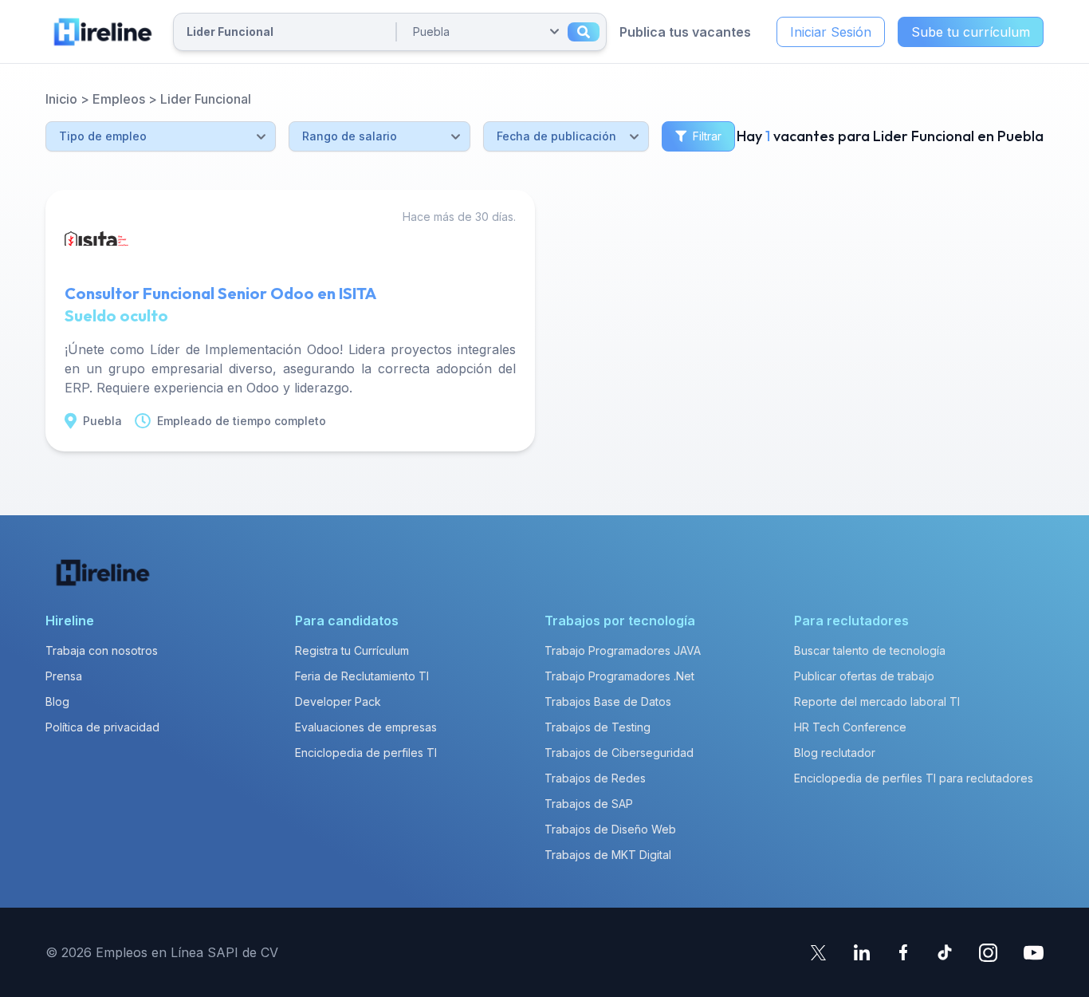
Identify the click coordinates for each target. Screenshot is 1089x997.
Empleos (118, 99)
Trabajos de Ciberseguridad (619, 752)
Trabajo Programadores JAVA (622, 650)
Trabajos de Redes (595, 778)
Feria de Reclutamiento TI (362, 676)
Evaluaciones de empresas (366, 727)
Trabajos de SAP (588, 803)
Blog (57, 701)
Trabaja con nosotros (101, 650)
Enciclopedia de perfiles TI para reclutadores (913, 778)
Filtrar (707, 136)
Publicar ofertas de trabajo (864, 676)
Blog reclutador (834, 752)
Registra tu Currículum (352, 650)
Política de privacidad (102, 727)
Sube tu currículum (970, 32)
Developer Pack (338, 701)
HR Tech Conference (850, 727)
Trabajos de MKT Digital (607, 854)
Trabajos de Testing (597, 727)
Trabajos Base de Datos (607, 701)
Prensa (63, 676)
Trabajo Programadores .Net (619, 676)
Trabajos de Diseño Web (610, 829)
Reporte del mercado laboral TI (877, 701)
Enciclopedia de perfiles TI (366, 752)
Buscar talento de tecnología (870, 650)
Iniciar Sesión (830, 32)
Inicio (61, 99)
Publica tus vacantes (685, 32)
